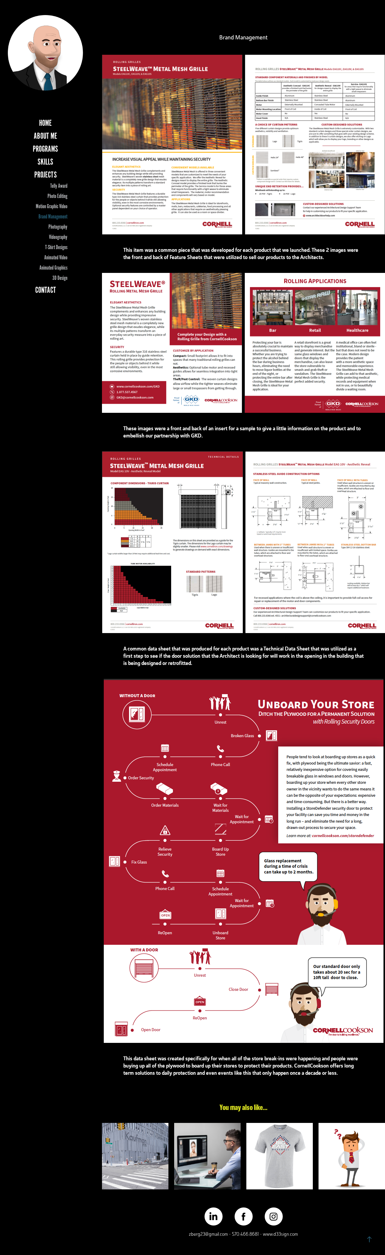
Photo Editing (57, 196)
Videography (58, 237)
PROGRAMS (45, 149)
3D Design (59, 278)
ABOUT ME (45, 136)
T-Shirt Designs (56, 247)
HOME (45, 123)
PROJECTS (45, 175)
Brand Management (52, 216)
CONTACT (45, 290)
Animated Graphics (53, 267)
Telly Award (58, 186)
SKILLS (45, 162)
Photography (57, 227)
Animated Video (55, 257)
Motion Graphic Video (51, 206)
